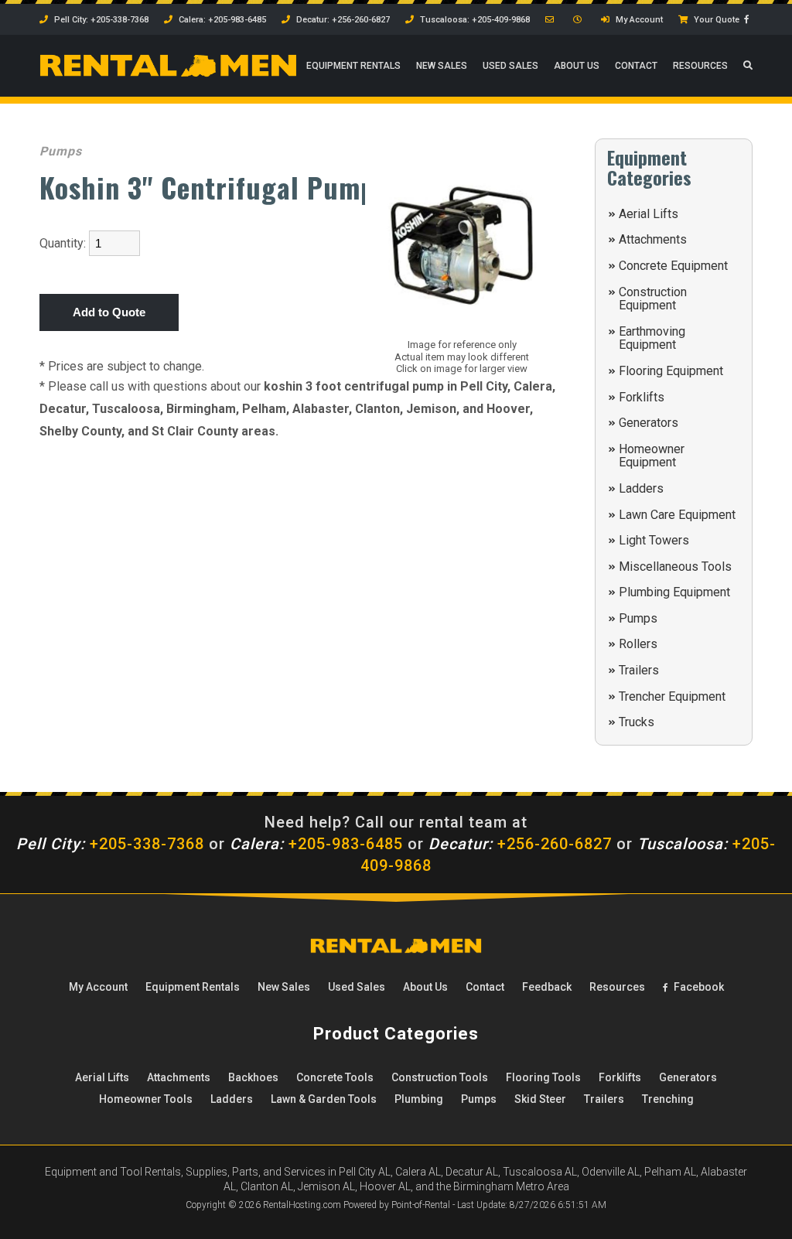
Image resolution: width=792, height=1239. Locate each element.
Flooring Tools (543, 1077)
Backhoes (253, 1077)
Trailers (639, 670)
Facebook (697, 987)
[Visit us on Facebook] (748, 20)
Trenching (668, 1099)
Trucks (636, 722)
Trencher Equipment (672, 696)
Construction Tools (439, 1077)
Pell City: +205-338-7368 (100, 20)
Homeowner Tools (146, 1099)
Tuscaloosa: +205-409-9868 (474, 20)
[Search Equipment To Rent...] (748, 66)
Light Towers (654, 540)
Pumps (638, 618)
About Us (576, 65)
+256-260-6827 (520, 844)
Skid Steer (540, 1099)
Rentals (353, 65)
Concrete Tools (335, 1077)
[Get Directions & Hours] (579, 20)
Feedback (547, 987)
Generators (648, 422)
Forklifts (641, 397)
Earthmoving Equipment (652, 338)
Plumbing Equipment (674, 592)
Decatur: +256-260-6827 (342, 20)
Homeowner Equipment (651, 456)
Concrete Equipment (673, 265)
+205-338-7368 (110, 844)
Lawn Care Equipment (677, 514)
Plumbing (418, 1099)
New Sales (441, 65)
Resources (700, 65)
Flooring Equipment (671, 371)
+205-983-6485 (316, 844)
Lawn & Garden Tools (324, 1099)
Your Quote (715, 20)
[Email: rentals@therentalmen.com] (551, 20)
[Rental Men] (396, 950)
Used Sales (510, 65)
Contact (636, 65)
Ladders (641, 488)
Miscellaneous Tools (675, 566)
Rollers (638, 644)
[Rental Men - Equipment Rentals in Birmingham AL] (167, 74)
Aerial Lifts (648, 213)
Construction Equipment (653, 299)
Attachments (653, 239)
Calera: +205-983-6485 (221, 20)
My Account (638, 20)
